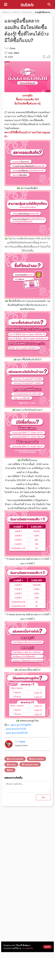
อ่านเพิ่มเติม (28, 948)
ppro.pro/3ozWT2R (17, 732)
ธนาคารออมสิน (16, 759)
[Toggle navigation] (5, 4)
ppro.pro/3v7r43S (16, 728)
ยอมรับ (47, 947)
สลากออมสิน (37, 759)
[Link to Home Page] (27, 4)
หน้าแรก (5, 12)
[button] (49, 57)
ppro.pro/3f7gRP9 (21, 724)
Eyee (12, 48)
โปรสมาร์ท (27, 12)
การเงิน (12, 764)
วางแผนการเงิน (31, 764)
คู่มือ (11, 770)
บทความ (15, 12)
